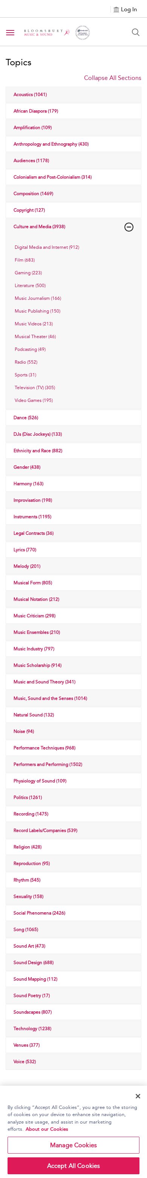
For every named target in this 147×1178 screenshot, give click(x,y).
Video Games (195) (34, 400)
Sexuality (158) (28, 896)
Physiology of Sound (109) (40, 781)
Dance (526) (26, 417)
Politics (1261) (28, 797)
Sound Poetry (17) (32, 995)
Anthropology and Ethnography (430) (51, 144)
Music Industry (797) (34, 648)
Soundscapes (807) (33, 1012)
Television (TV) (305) (35, 387)
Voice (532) (25, 1061)
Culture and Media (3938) (39, 226)
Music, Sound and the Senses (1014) (50, 698)
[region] (73, 1132)
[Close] (138, 1096)
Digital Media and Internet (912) (47, 247)
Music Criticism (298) (34, 615)
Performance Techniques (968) (44, 748)
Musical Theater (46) (35, 336)
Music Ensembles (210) (37, 632)
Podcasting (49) (30, 349)
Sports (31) (25, 375)
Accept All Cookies (73, 1165)
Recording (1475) (31, 814)
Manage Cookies (73, 1145)
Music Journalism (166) (38, 298)
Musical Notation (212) (36, 599)
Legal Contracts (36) (34, 533)
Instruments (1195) (32, 516)
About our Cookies (47, 1129)
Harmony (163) (28, 483)
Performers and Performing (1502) (48, 764)
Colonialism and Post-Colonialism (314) (53, 177)
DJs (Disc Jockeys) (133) (38, 434)
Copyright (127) (29, 210)
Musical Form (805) (33, 582)
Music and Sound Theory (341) (44, 682)
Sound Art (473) (29, 946)
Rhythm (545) (27, 880)
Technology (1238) (32, 1028)
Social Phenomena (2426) (39, 913)
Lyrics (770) (25, 549)
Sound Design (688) (34, 962)
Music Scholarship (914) (37, 665)
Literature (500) (30, 285)
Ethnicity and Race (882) (38, 450)
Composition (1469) (33, 193)
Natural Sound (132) (34, 715)
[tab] (73, 247)
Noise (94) (24, 731)
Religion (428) (27, 847)
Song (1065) (26, 929)
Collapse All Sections (112, 77)
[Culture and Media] (128, 227)
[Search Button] (135, 32)
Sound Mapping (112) (35, 979)
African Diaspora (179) (36, 111)
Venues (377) (27, 1045)
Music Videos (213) (34, 323)
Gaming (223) (28, 272)
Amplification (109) (33, 127)
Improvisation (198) (33, 500)
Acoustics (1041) (30, 94)
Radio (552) (26, 362)
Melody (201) (27, 566)
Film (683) (25, 260)
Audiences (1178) (31, 160)
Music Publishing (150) (37, 311)
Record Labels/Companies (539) (45, 830)
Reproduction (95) (32, 863)
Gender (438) (27, 467)
